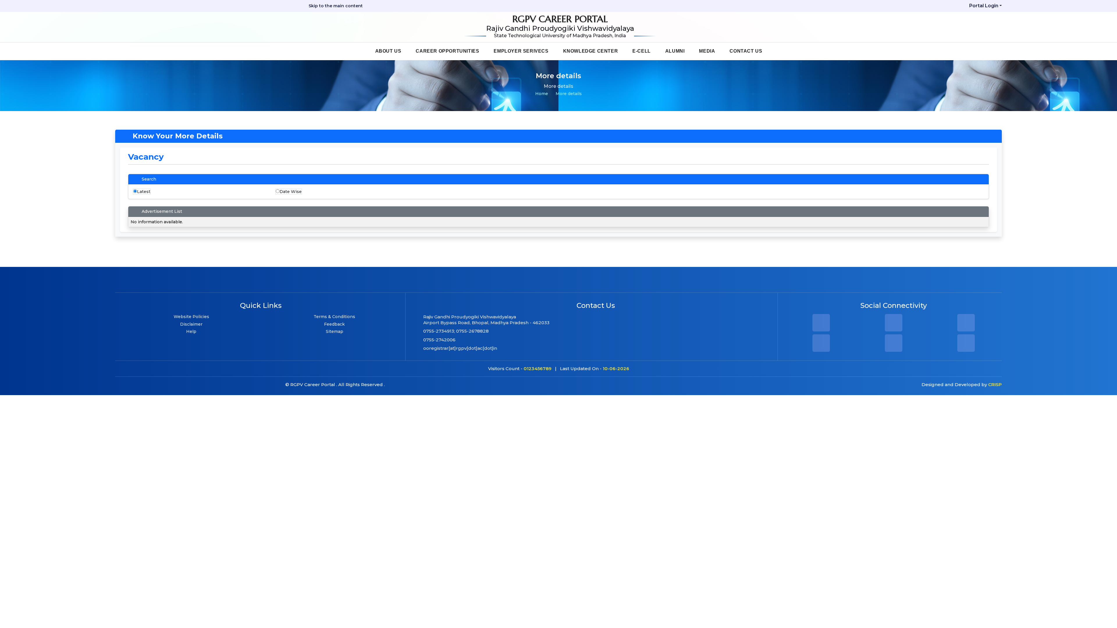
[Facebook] (821, 324)
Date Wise (291, 191)
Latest (143, 191)
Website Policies (191, 316)
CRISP (995, 384)
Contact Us (746, 51)
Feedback (334, 324)
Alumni (675, 51)
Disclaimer (191, 324)
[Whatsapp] (893, 345)
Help (191, 331)
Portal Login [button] (983, 5)
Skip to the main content (335, 5)
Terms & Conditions (334, 316)
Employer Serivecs (521, 51)
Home (541, 93)
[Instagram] (893, 324)
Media (707, 51)
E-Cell (641, 51)
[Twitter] (966, 345)
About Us (388, 51)
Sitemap (334, 331)
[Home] (358, 50)
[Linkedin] (966, 324)
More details (569, 93)
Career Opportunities (447, 51)
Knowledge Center (590, 51)
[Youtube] (821, 345)
